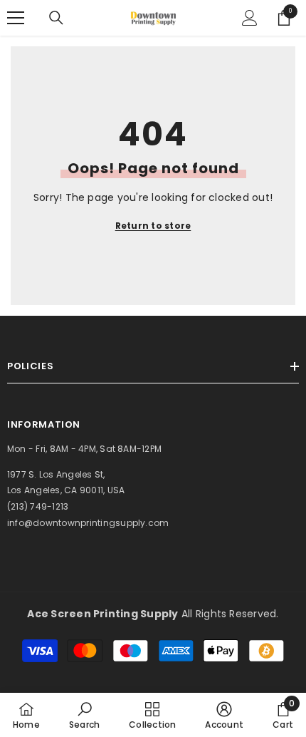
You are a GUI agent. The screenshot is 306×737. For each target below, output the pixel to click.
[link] (84, 715)
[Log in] (250, 18)
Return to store (153, 226)
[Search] (56, 17)
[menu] (15, 17)
